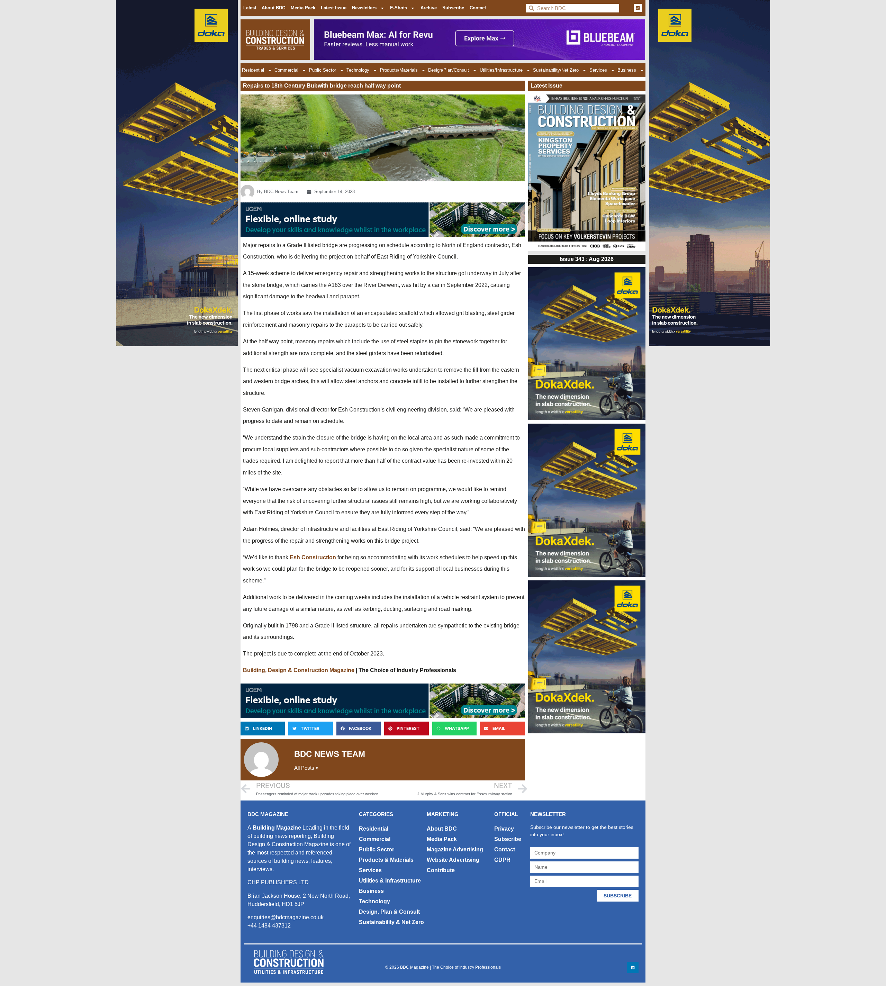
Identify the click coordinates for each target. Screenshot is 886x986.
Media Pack (303, 7)
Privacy (504, 829)
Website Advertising (453, 860)
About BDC (273, 7)
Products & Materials (386, 860)
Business (626, 70)
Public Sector (322, 70)
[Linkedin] (638, 8)
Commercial (286, 70)
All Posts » (306, 767)
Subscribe (453, 7)
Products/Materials (399, 70)
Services (598, 70)
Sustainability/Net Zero (556, 70)
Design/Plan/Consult (448, 70)
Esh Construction (313, 557)
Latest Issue (333, 7)
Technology (357, 70)
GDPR (502, 860)
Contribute (441, 870)
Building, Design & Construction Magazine (298, 670)
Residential (253, 70)
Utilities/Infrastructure (501, 70)
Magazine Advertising (455, 849)
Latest (249, 7)
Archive (429, 7)
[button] (263, 728)
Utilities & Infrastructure (390, 881)
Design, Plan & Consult (389, 912)
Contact (478, 7)
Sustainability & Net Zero (391, 922)
